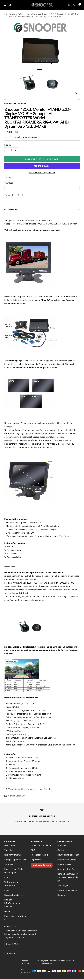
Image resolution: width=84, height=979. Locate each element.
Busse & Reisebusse (13, 895)
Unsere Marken (64, 864)
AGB (33, 850)
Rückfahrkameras (12, 855)
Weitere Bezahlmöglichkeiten (42, 172)
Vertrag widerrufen (42, 865)
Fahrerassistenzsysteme (15, 918)
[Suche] (10, 5)
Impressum (36, 859)
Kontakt (61, 850)
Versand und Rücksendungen (21, 789)
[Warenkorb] (78, 5)
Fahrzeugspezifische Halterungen (14, 871)
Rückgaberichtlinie (39, 855)
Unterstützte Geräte (66, 859)
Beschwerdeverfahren (67, 869)
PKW (6, 890)
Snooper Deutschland (15, 104)
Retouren (61, 895)
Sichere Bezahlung (16, 796)
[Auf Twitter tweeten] (19, 195)
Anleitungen (62, 885)
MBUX (7, 911)
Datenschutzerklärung (41, 845)
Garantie (48, 789)
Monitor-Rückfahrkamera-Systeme (12, 903)
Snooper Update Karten (15, 859)
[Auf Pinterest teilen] (15, 195)
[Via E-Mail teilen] (22, 195)
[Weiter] (79, 99)
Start (6, 14)
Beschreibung (11, 209)
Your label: (9, 183)
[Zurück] (5, 99)
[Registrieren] (37, 944)
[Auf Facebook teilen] (12, 195)
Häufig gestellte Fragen (68, 855)
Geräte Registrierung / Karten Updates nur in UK (67, 877)
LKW (6, 877)
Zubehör (8, 850)
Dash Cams (9, 845)
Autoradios (9, 864)
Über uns (61, 845)
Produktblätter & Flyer (67, 890)
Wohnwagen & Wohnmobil (11, 884)
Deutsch (9, 954)
